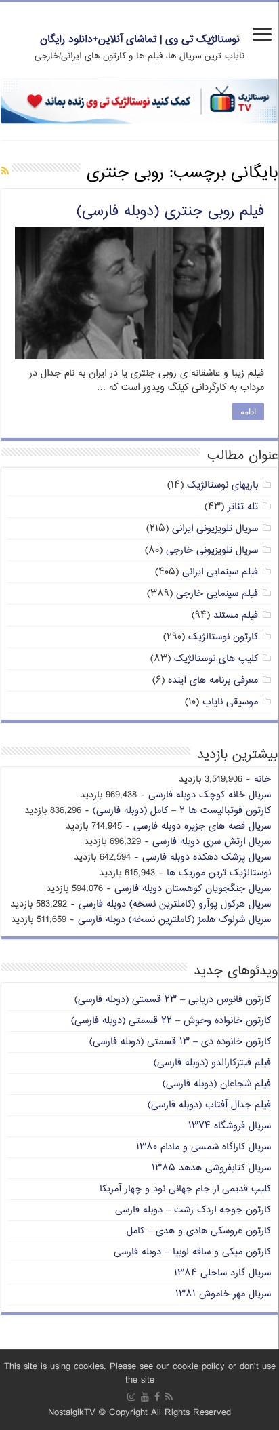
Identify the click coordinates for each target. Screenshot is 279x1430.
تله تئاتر (243, 506)
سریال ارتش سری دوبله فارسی (211, 841)
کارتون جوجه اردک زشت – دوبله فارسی (193, 1209)
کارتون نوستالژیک (223, 637)
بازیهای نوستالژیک (222, 485)
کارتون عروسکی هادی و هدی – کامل (199, 1231)
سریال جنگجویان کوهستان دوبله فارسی (192, 888)
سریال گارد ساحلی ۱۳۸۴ (222, 1273)
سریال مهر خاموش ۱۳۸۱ (223, 1294)
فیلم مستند (235, 615)
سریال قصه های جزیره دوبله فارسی (202, 826)
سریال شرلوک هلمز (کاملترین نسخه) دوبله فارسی (174, 919)
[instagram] (131, 1397)
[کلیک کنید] (139, 101)
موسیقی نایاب (230, 702)
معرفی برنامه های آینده (213, 680)
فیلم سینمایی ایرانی (220, 571)
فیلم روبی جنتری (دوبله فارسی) (170, 211)
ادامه (248, 411)
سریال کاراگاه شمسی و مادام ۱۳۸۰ (203, 1146)
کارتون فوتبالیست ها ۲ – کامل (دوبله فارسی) (182, 810)
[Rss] (169, 1397)
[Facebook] (157, 1397)
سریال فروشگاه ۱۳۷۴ (229, 1125)
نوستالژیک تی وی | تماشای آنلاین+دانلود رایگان (140, 40)
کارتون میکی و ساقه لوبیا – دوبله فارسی (192, 1252)
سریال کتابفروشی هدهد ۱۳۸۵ (211, 1167)
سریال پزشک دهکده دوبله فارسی (206, 857)
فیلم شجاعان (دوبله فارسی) (217, 1083)
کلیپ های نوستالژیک (216, 658)
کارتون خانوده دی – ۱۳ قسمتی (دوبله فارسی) (180, 1041)
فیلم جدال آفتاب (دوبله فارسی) (209, 1104)
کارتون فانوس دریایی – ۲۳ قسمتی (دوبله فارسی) (172, 999)
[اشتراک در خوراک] (5, 172)
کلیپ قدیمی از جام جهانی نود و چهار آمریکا (185, 1188)
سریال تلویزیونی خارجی (212, 550)
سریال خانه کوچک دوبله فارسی (209, 795)
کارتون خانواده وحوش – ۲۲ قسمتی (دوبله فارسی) (171, 1020)
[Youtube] (145, 1397)
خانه (262, 779)
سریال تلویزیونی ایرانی (215, 528)
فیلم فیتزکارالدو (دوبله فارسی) (212, 1062)
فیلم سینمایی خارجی (217, 593)
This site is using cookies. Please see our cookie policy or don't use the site (140, 1373)
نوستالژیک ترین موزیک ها (219, 873)
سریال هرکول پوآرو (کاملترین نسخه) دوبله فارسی (175, 904)
